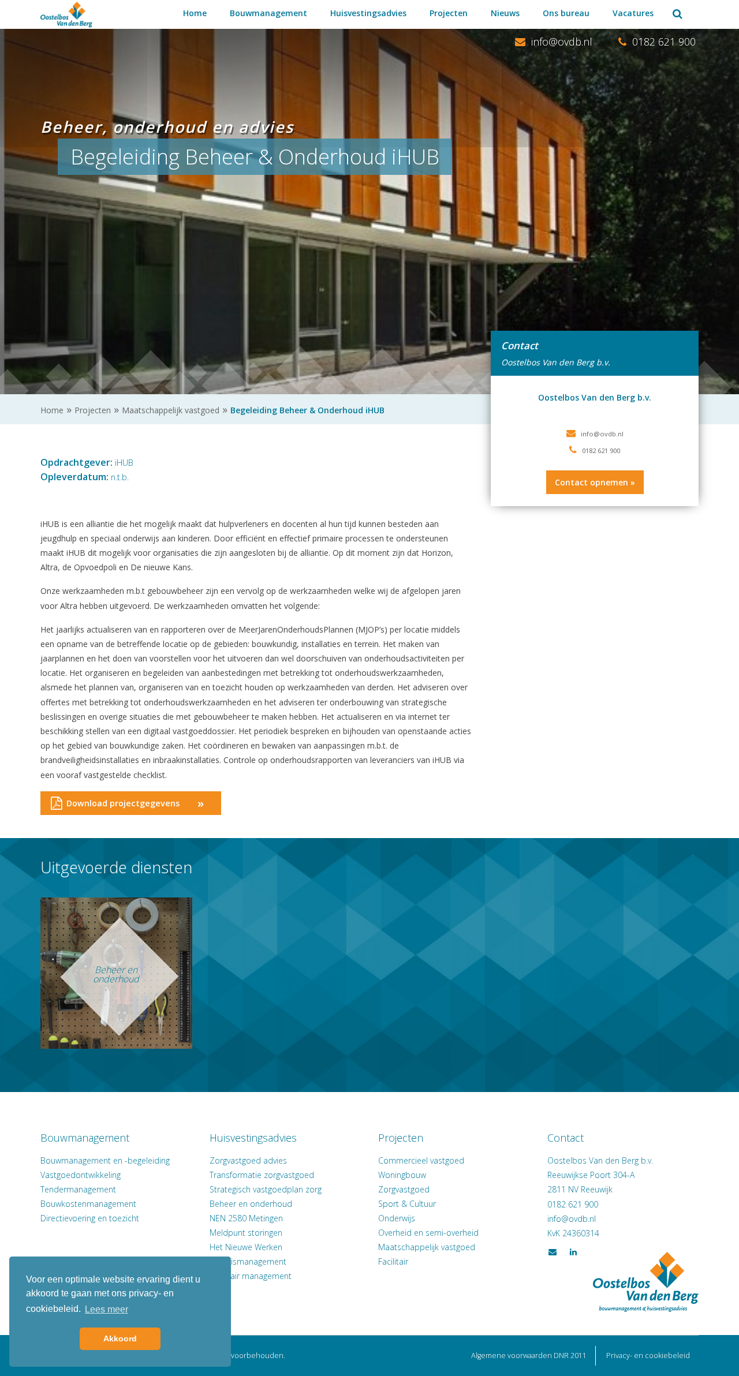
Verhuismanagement (248, 1261)
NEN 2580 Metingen (246, 1218)
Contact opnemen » (595, 482)
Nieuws (505, 13)
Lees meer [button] (106, 1309)
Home (195, 13)
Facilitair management (251, 1275)
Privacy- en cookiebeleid (648, 1355)
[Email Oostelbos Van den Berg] (553, 42)
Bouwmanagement (268, 13)
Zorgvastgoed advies (248, 1160)
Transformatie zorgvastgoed (262, 1174)
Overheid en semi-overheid (428, 1232)
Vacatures (633, 13)
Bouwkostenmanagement (88, 1203)
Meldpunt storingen (246, 1232)
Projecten (449, 13)
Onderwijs (396, 1218)
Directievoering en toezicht (89, 1218)
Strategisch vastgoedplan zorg (266, 1189)
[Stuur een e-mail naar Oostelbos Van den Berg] (571, 1218)
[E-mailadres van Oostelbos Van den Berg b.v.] (602, 433)
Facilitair (393, 1261)
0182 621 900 (662, 41)
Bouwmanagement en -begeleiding (105, 1160)
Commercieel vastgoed (421, 1160)
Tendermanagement (78, 1189)
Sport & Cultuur (407, 1203)
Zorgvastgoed (404, 1189)
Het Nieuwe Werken (246, 1247)
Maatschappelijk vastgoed (426, 1247)
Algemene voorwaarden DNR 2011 (529, 1355)
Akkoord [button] (120, 1338)
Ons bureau (566, 13)
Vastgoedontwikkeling (80, 1174)
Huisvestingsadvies (368, 13)
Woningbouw (402, 1174)
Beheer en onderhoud (251, 1203)
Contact (565, 1138)
